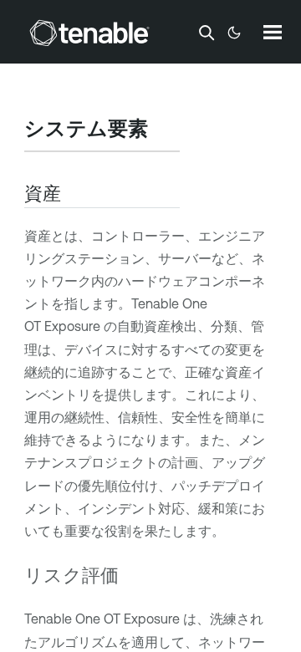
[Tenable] (89, 33)
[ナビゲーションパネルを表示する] (273, 32)
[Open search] (206, 32)
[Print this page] (162, 130)
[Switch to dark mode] (234, 32)
